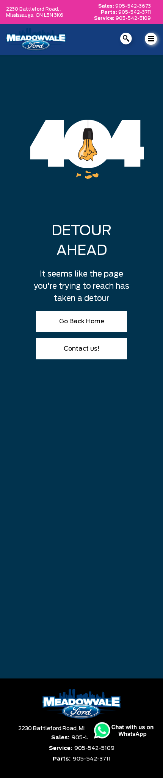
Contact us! (82, 349)
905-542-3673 (133, 6)
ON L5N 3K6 (49, 15)
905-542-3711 (134, 12)
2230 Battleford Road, (48, 728)
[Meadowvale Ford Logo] (36, 39)
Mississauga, (21, 15)
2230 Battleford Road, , (33, 9)
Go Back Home (81, 321)
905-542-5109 (133, 18)
